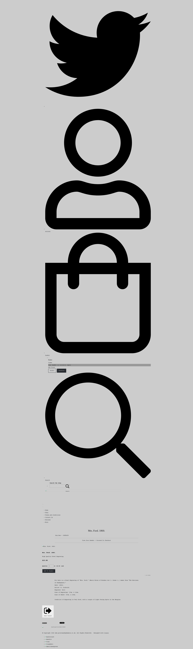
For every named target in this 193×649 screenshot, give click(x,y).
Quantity (44, 566)
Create (106, 633)
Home (46, 510)
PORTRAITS (66, 535)
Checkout (62, 370)
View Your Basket (88, 540)
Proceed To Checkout (103, 540)
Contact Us (49, 517)
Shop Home (58, 535)
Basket (52, 370)
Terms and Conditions (52, 515)
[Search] (67, 486)
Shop (46, 512)
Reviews (48, 520)
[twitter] (98, 106)
